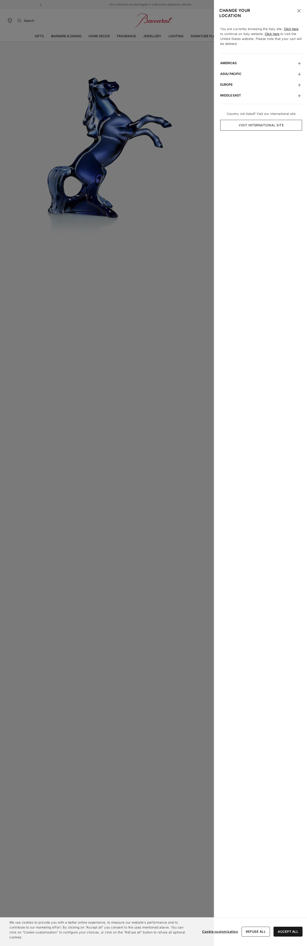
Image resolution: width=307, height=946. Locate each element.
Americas (228, 63)
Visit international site (261, 125)
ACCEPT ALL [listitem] (288, 931)
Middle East (230, 95)
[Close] (299, 10)
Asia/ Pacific (230, 74)
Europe (226, 84)
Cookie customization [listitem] (220, 931)
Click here (291, 29)
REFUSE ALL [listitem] (256, 931)
